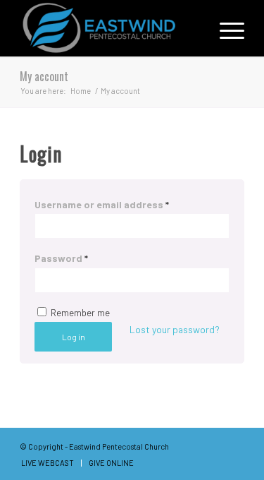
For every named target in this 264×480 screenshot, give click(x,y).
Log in (73, 337)
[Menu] (225, 28)
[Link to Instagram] (233, 445)
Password (61, 258)
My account (44, 76)
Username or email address (101, 204)
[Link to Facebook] (212, 445)
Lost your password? (175, 329)
